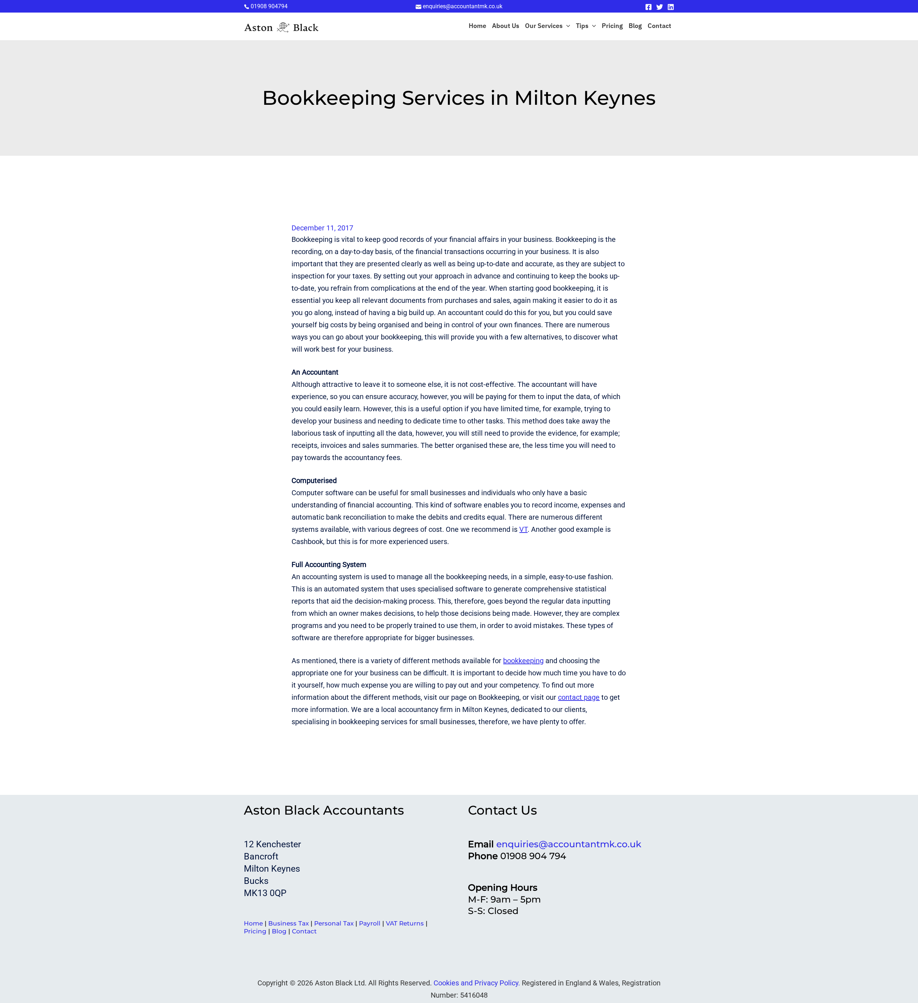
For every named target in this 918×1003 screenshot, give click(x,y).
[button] (566, 26)
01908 (269, 6)
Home (477, 26)
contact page (579, 697)
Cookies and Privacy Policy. (477, 983)
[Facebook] (648, 7)
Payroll (369, 923)
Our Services (544, 26)
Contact (659, 26)
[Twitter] (659, 7)
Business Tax (288, 923)
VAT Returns (405, 923)
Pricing (612, 26)
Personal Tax (334, 923)
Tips (582, 26)
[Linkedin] (670, 7)
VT (523, 529)
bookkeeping (523, 660)
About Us (505, 26)
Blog (635, 26)
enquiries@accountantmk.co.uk (568, 844)
